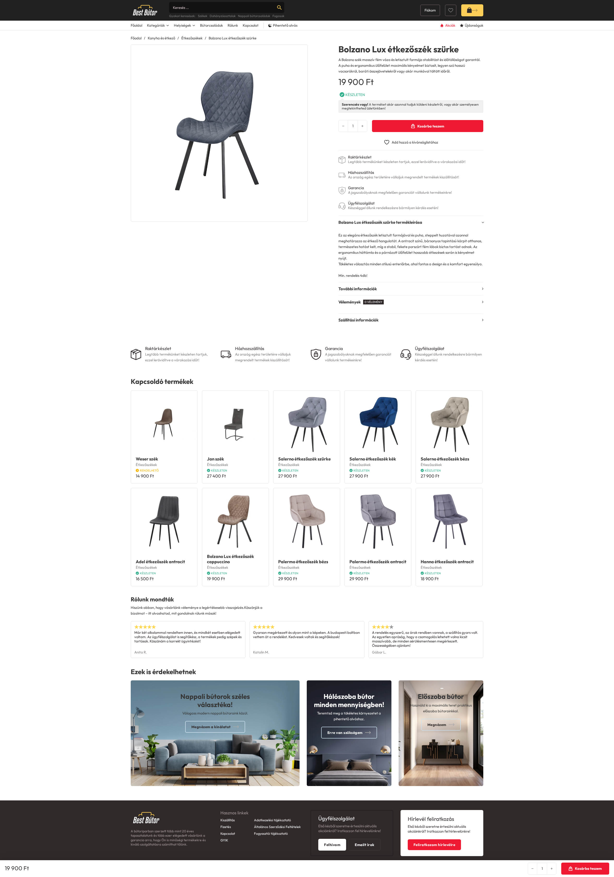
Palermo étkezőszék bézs (303, 561)
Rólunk (233, 25)
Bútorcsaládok (211, 25)
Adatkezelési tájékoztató (272, 820)
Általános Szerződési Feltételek (277, 827)
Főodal (136, 38)
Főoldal (136, 25)
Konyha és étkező (161, 38)
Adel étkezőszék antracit (160, 561)
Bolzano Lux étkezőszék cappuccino (230, 559)
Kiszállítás (227, 820)
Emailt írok (364, 844)
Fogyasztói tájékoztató (271, 833)
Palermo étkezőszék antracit (377, 561)
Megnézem (436, 724)
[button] (301, 51)
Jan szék (215, 459)
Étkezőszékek (191, 38)
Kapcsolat (251, 25)
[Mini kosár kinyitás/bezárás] (472, 10)
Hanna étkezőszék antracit (447, 561)
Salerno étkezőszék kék (372, 459)
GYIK (224, 840)
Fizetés (225, 827)
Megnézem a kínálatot (211, 727)
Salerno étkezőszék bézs (445, 459)
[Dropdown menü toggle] (167, 25)
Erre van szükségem (345, 732)
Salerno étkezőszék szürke (304, 459)
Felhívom (332, 844)
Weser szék (147, 459)
